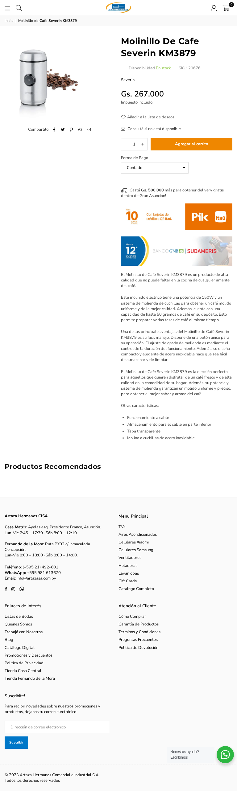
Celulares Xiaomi (133, 542)
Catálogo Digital (20, 647)
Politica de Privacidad (24, 663)
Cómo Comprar (132, 616)
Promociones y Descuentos (28, 655)
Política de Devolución (138, 647)
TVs (121, 527)
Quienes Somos (18, 624)
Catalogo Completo (136, 589)
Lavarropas (128, 573)
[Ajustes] (214, 7)
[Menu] (7, 7)
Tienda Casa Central (23, 671)
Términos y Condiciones (139, 632)
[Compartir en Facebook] (54, 129)
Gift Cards (127, 581)
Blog (9, 639)
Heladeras (127, 565)
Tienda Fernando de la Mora (30, 678)
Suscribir (16, 742)
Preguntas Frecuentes (138, 639)
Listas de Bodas (19, 616)
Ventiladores (129, 557)
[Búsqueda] (19, 7)
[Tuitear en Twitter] (62, 129)
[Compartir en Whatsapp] (80, 129)
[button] (226, 7)
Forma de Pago (134, 158)
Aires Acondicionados (137, 534)
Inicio (9, 20)
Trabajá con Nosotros (24, 632)
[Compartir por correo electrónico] (88, 129)
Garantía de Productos (138, 624)
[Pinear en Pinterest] (71, 129)
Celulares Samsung (135, 550)
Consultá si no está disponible (154, 129)
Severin (128, 80)
